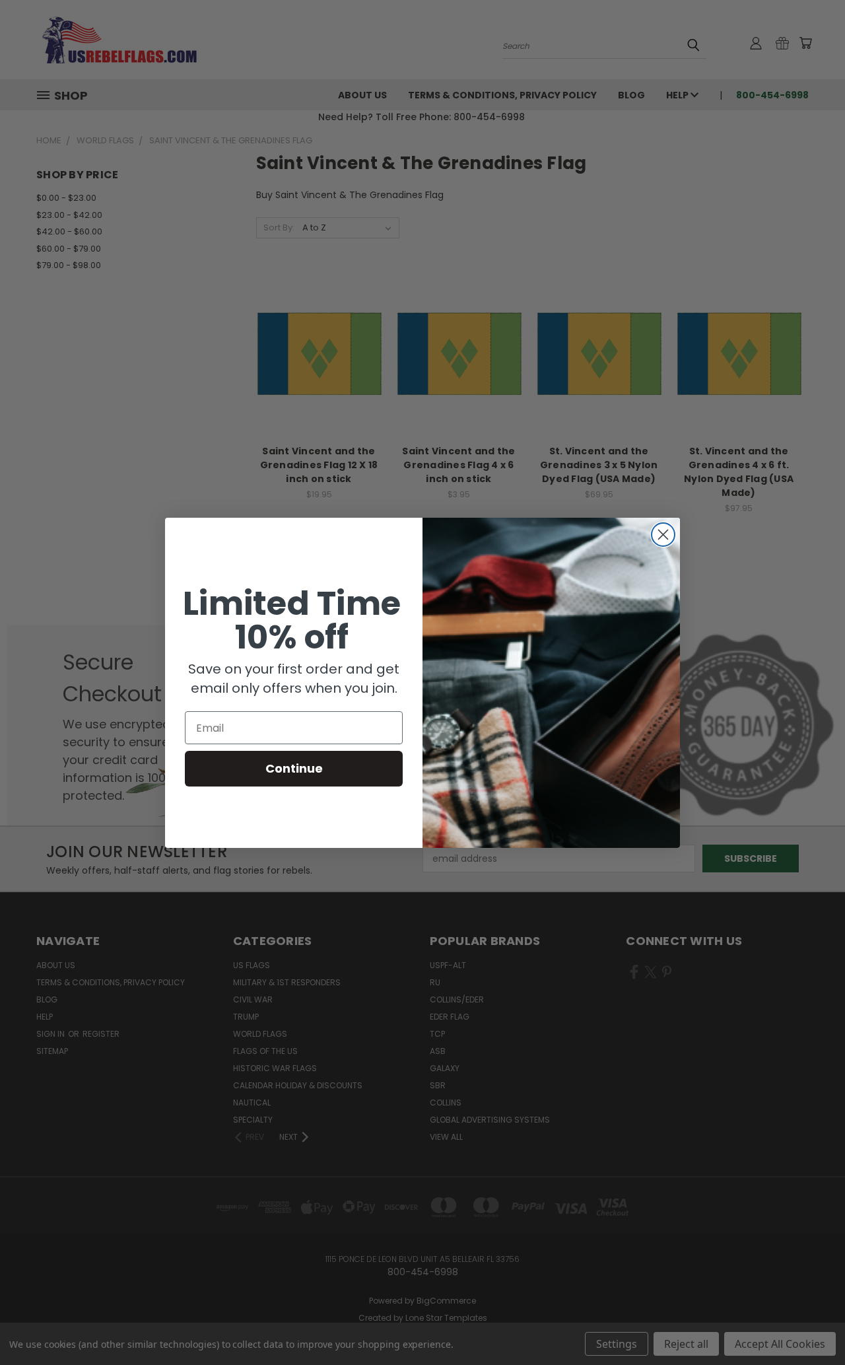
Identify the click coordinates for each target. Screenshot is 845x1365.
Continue (294, 768)
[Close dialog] (663, 534)
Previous (810, 1324)
